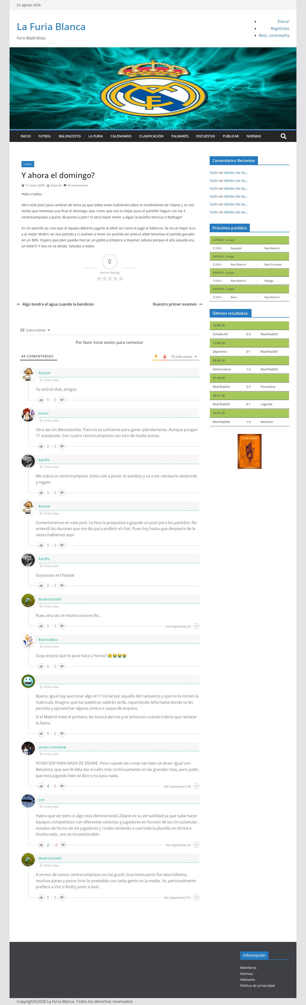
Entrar (283, 21)
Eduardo (56, 185)
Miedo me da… (236, 172)
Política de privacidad (257, 985)
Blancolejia (48, 639)
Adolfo (44, 460)
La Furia (95, 136)
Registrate (280, 28)
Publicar (231, 136)
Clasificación (151, 136)
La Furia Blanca (51, 26)
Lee (41, 799)
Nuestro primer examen (175, 304)
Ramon (44, 373)
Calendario (120, 136)
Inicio (26, 136)
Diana (43, 413)
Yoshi (214, 172)
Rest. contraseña (274, 35)
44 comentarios (77, 185)
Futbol (44, 136)
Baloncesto (70, 136)
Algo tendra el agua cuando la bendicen (58, 304)
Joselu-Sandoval (52, 747)
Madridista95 (50, 599)
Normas (253, 136)
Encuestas (205, 136)
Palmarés (180, 136)
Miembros (248, 967)
